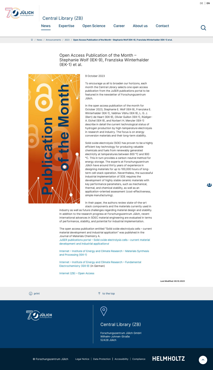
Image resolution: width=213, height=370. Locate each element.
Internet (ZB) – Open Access (76, 273)
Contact (162, 26)
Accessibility (121, 359)
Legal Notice (82, 359)
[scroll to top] (203, 360)
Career (119, 26)
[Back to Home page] (21, 13)
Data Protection (102, 359)
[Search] (203, 27)
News (46, 26)
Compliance (138, 359)
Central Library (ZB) (62, 18)
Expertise (66, 26)
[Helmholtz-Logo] (169, 359)
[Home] (32, 39)
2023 (67, 40)
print (37, 293)
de (201, 3)
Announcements (53, 40)
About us (140, 26)
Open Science (93, 26)
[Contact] (209, 185)
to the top (108, 293)
